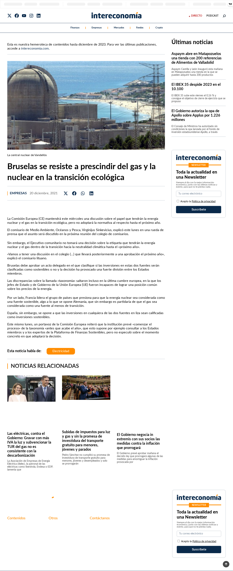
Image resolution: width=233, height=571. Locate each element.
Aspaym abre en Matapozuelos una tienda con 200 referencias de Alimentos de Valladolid (196, 58)
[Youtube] (24, 15)
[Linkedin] (38, 15)
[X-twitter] (9, 15)
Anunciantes (15, 532)
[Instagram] (31, 15)
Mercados (119, 28)
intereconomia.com (35, 48)
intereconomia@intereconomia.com (112, 527)
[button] (66, 193)
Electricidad (60, 351)
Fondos (139, 28)
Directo (196, 16)
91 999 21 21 (98, 533)
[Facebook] (17, 15)
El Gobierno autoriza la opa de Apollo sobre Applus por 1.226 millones (195, 115)
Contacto (55, 525)
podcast (212, 16)
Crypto (159, 28)
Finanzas (75, 28)
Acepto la (198, 201)
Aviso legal (55, 532)
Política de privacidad (204, 201)
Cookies (54, 544)
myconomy (14, 525)
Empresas (97, 28)
